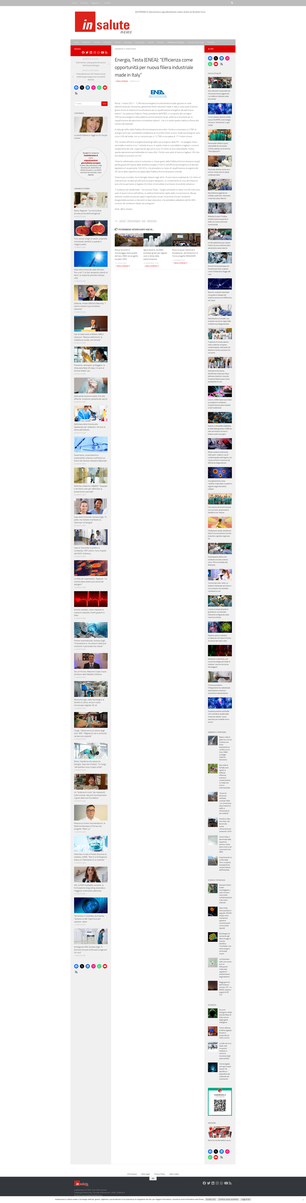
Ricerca (97, 42)
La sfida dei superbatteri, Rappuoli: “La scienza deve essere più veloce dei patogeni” (90, 582)
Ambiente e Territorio (175, 42)
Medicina (85, 42)
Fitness (118, 42)
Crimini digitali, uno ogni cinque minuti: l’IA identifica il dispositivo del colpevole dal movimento (225, 1071)
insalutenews (122, 81)
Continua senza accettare (228, 1199)
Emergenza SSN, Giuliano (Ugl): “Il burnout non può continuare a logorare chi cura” (90, 950)
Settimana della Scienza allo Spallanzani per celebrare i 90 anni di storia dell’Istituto (89, 427)
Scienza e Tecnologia (195, 42)
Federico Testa (151, 221)
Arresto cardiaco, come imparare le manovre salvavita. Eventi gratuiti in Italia (89, 612)
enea (143, 221)
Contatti (107, 3)
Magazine (95, 3)
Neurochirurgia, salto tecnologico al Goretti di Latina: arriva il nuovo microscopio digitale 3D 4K (89, 702)
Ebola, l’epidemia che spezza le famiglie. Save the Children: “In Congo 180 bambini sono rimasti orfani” (90, 764)
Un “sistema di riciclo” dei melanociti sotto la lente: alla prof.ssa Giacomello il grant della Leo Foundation (90, 795)
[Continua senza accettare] (303, 1199)
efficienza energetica (134, 221)
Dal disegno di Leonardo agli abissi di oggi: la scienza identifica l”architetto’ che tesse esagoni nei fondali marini (225, 944)
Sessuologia (139, 42)
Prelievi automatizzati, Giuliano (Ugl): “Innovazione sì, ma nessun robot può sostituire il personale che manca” (90, 643)
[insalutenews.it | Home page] (103, 23)
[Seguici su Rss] (106, 52)
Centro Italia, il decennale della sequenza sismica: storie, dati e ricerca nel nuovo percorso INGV (225, 844)
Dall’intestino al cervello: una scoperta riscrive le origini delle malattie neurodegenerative (219, 321)
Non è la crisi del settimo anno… (220, 1140)
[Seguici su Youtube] (102, 52)
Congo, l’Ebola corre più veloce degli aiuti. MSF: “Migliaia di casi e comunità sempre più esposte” (90, 733)
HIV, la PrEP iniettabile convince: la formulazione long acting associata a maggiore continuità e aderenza (89, 888)
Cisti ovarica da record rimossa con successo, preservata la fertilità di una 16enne (219, 510)
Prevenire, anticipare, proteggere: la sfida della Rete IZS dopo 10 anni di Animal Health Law (89, 368)
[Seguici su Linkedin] (90, 52)
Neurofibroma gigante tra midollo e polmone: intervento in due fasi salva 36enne (219, 195)
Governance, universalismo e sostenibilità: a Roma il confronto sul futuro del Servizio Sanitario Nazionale (90, 458)
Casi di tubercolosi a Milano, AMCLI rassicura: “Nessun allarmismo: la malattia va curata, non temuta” (89, 337)
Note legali (145, 1174)
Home (74, 3)
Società (151, 42)
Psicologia (128, 42)
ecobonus (122, 221)
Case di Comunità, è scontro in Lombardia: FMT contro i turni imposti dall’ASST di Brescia (90, 551)
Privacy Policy (159, 1174)
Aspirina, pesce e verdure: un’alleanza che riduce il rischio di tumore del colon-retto (219, 638)
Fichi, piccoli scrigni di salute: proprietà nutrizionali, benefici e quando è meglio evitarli (90, 241)
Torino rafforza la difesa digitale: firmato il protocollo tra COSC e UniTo (225, 1033)
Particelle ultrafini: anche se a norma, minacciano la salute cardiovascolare (219, 172)
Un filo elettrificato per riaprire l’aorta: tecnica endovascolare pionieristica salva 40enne (219, 245)
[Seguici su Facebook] (83, 52)
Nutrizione (107, 42)
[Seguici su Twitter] (87, 52)
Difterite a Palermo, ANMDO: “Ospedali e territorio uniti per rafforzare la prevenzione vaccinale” (90, 489)
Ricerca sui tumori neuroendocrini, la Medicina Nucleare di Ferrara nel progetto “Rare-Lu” (89, 826)
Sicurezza (211, 42)
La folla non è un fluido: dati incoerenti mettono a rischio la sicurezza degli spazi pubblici (225, 1051)
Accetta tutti (210, 1199)
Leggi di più (245, 1199)
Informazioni (132, 1174)
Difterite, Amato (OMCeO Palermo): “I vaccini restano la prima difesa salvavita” (90, 306)
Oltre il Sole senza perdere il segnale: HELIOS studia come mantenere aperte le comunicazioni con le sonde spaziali (225, 918)
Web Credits (174, 1174)
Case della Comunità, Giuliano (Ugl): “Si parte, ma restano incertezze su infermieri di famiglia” (90, 520)
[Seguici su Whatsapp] (98, 52)
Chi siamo (84, 3)
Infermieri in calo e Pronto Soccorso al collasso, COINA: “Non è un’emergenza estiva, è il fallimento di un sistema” (90, 857)
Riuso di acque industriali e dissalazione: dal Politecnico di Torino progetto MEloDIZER (185, 253)
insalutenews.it (123, 266)
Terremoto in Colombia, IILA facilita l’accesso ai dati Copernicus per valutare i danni (89, 919)
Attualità (160, 42)
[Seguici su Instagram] (94, 52)
